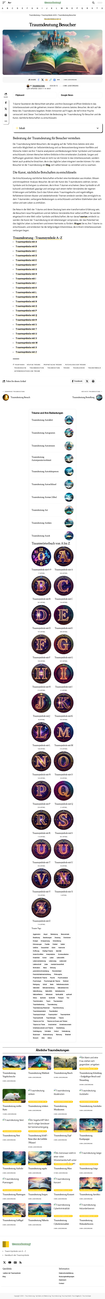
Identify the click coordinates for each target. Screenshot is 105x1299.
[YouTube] (10, 1262)
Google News (67, 95)
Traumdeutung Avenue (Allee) (44, 497)
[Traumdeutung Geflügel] (14, 1210)
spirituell (69, 994)
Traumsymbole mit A (26, 241)
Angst (46, 934)
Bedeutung (54, 934)
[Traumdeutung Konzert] (65, 1184)
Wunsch (35, 1038)
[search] (93, 2)
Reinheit (65, 981)
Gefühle (35, 948)
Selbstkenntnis (60, 991)
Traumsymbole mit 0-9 (41, 569)
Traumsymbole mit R (26, 320)
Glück (53, 948)
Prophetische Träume (53, 364)
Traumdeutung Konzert (64, 1194)
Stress (35, 998)
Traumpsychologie (39, 1014)
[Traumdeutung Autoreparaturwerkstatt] (69, 458)
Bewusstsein (65, 934)
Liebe (46, 964)
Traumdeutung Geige (88, 1168)
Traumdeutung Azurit (41, 535)
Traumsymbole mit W (27, 342)
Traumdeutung (34, 15)
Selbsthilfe (48, 991)
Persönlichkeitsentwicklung (42, 974)
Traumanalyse (20, 368)
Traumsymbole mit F (26, 264)
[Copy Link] (50, 80)
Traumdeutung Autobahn (90, 1106)
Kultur (45, 958)
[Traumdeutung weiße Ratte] (14, 1096)
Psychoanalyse (63, 978)
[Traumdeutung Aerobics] (90, 1184)
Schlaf (45, 984)
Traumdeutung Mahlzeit (38, 1073)
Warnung (59, 1035)
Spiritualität (59, 994)
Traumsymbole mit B (48, 15)
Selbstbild (36, 988)
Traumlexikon (79, 368)
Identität (58, 951)
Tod (68, 998)
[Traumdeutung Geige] (90, 1158)
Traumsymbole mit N (26, 301)
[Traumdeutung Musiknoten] (65, 1096)
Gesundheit (45, 948)
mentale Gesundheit (57, 964)
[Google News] (15, 1262)
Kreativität (36, 958)
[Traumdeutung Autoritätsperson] (69, 471)
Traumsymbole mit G (26, 269)
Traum (48, 1001)
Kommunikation (63, 954)
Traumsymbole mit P (26, 310)
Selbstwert (49, 994)
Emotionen (67, 938)
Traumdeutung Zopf (62, 1135)
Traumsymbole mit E (26, 260)
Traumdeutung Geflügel (13, 1220)
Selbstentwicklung (49, 988)
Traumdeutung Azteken (41, 523)
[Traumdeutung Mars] (65, 1158)
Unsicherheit (52, 1024)
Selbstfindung (37, 991)
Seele (51, 984)
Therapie (61, 998)
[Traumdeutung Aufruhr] (14, 1158)
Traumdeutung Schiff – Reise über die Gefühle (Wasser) (38, 1139)
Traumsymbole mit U (26, 333)
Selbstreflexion (38, 994)
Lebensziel (62, 961)
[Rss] (20, 1262)
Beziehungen (47, 938)
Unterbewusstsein (65, 1024)
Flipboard (19, 95)
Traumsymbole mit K (26, 287)
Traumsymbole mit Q (26, 315)
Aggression (36, 934)
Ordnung (53, 968)
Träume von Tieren (39, 1024)
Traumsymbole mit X (26, 347)
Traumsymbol (52, 1014)
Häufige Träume (33, 364)
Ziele (43, 1038)
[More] (58, 80)
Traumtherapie (51, 1018)
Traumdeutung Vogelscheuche (9, 1074)
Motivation (36, 968)
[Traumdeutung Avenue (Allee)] (69, 497)
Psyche (52, 978)
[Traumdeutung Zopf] (65, 1125)
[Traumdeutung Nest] (14, 1125)
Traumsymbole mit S (26, 324)
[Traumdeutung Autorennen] (69, 445)
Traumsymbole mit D (26, 255)
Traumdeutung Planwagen (14, 1194)
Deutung (57, 938)
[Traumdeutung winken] (39, 1096)
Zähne (50, 1038)
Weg (48, 165)
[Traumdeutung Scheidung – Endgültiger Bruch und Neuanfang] (90, 1063)
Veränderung (66, 1031)
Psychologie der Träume (75, 364)
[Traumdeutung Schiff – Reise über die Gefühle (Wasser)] (39, 1125)
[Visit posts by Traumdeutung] (28, 86)
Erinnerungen (37, 944)
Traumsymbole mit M (26, 297)
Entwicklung (57, 941)
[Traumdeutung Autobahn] (90, 1096)
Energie (35, 941)
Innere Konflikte (38, 954)
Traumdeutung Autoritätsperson (45, 471)
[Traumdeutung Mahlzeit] (39, 1063)
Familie (47, 944)
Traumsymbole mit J (26, 283)
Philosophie (58, 974)
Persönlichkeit (56, 971)
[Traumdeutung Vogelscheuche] (14, 1063)
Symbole (43, 998)
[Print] (54, 80)
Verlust (56, 1031)
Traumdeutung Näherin (38, 1220)
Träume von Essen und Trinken (57, 1021)
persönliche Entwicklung (41, 971)
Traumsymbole (65, 1014)
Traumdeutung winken (38, 1106)
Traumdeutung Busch (63, 1073)
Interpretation (50, 954)
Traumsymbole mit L (26, 292)
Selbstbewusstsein (62, 984)
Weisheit (68, 1035)
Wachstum (36, 1035)
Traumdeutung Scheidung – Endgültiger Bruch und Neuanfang (90, 1076)
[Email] (46, 80)
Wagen (77, 223)
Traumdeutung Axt (40, 510)
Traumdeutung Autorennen (43, 445)
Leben (52, 958)
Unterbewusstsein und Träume (27, 371)
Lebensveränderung (39, 961)
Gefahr (63, 944)
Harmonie (61, 948)
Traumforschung (58, 1008)
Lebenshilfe (60, 958)
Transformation (38, 1001)
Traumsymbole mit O (26, 306)
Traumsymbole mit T (26, 329)
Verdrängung (37, 1031)
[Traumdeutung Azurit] (69, 535)
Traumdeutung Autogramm (43, 432)
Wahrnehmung (48, 1035)
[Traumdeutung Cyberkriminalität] (65, 1210)
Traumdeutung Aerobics (89, 1194)
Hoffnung (36, 951)
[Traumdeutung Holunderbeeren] (90, 1210)
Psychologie (37, 981)
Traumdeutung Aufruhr (13, 1168)
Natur (45, 968)
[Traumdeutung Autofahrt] (69, 420)
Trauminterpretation (39, 1011)
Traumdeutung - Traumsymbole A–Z (37, 237)
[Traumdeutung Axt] (69, 510)
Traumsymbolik (94, 368)
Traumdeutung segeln (37, 1168)
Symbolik (52, 998)
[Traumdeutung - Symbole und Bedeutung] (52, 2)
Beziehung (36, 938)
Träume (66, 368)
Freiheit (55, 944)
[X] (4, 1262)
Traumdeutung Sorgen (38, 1194)
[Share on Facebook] (38, 80)
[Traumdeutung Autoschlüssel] (69, 484)
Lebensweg (52, 961)
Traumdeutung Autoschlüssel (44, 484)
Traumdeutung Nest (11, 1135)
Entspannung (45, 941)
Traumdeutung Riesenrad (41, 1008)
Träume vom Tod (38, 1021)
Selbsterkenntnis (63, 988)
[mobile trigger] (5, 2)
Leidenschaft (37, 964)
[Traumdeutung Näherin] (39, 1210)
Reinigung (36, 984)
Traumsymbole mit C (26, 251)
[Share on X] (42, 80)
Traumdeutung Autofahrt (42, 420)
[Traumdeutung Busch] (65, 1063)
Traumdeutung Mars (63, 1168)
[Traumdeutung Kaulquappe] (90, 1125)
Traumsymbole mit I (26, 278)
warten (83, 216)
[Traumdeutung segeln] (39, 1158)
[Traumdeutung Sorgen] (39, 1184)
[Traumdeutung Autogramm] (69, 432)
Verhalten (48, 1031)
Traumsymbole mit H (26, 274)
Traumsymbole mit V (26, 338)
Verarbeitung (60, 1028)
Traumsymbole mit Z (26, 352)
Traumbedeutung (37, 368)
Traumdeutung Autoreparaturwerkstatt (41, 458)
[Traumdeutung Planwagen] (14, 1184)
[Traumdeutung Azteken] (69, 522)
